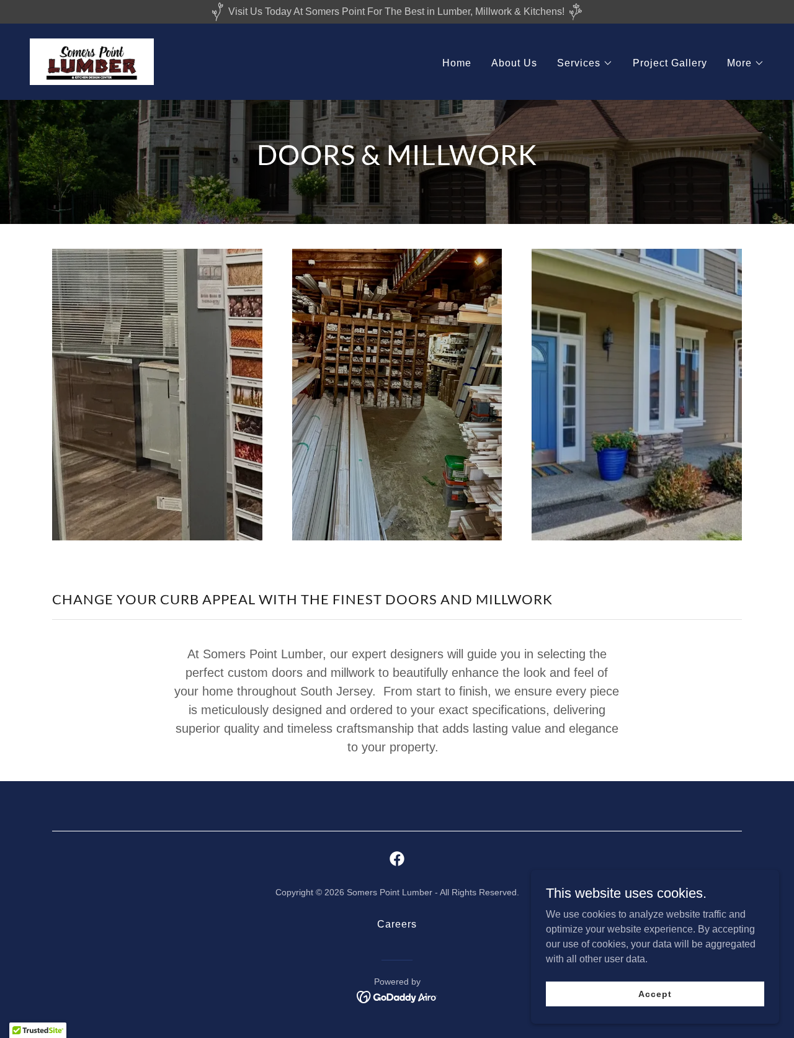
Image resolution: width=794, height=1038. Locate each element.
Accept (654, 993)
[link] (92, 61)
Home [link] (456, 63)
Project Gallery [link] (670, 63)
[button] (585, 63)
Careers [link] (397, 924)
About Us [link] (514, 63)
